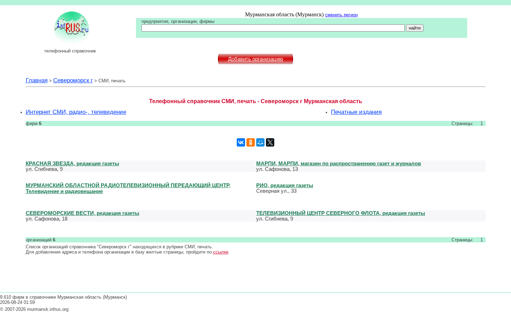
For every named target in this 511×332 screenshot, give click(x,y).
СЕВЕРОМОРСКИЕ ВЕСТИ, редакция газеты (82, 213)
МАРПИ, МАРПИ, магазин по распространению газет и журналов (338, 163)
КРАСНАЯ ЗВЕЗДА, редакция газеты (72, 163)
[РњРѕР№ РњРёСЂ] (260, 142)
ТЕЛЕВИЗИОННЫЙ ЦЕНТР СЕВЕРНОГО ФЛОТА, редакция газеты (340, 213)
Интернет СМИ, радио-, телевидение (76, 111)
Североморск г (73, 80)
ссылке (220, 252)
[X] (270, 142)
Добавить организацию (255, 59)
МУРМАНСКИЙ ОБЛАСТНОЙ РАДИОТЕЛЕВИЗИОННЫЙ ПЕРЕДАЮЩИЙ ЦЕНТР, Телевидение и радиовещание (128, 188)
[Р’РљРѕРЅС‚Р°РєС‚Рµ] (241, 142)
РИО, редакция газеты (284, 185)
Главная (37, 80)
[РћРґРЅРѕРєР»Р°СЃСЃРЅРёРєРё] (250, 142)
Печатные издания (356, 111)
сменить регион (341, 14)
